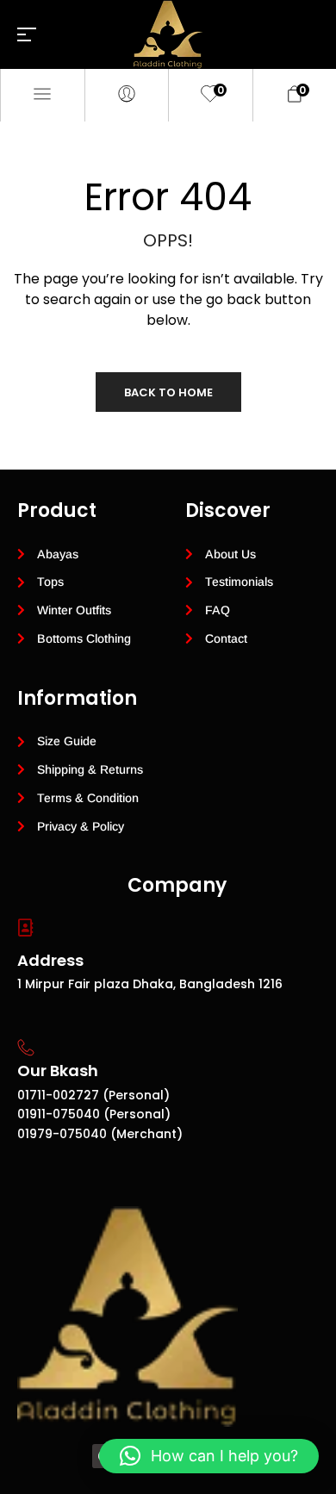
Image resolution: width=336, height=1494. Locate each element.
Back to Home (168, 392)
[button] (209, 1456)
